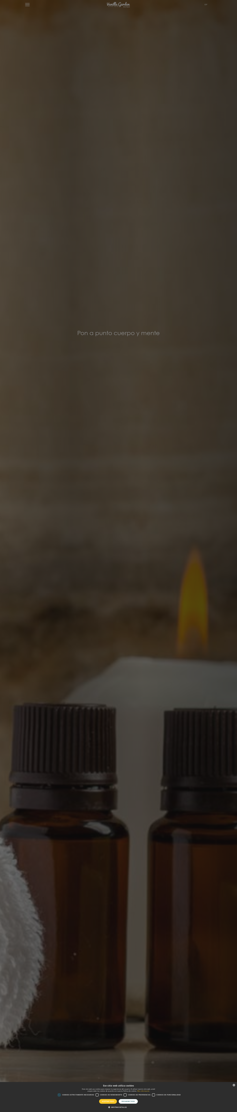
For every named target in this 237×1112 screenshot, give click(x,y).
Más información (143, 1091)
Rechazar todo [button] (128, 1101)
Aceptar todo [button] (108, 1101)
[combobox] (234, 1085)
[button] (118, 1107)
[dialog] (118, 1097)
